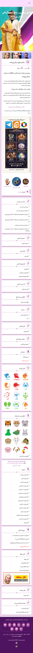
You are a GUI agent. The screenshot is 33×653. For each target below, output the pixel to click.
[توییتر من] (5, 625)
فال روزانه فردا (24, 608)
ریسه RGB (25, 357)
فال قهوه (26, 269)
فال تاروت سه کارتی (23, 489)
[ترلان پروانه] (17, 56)
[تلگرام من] (23, 625)
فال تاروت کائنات (24, 482)
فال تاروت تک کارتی (23, 486)
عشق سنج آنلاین (24, 344)
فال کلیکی (26, 331)
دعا (27, 318)
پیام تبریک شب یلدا (23, 570)
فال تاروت (26, 522)
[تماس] (9, 625)
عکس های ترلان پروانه (17, 62)
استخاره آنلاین (25, 243)
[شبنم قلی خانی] (7, 56)
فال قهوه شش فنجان (23, 276)
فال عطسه (26, 595)
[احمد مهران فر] (26, 56)
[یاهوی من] (28, 625)
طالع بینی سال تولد (24, 456)
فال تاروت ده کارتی (23, 508)
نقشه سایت (11, 640)
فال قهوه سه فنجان (23, 272)
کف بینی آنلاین (25, 289)
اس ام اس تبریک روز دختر (22, 210)
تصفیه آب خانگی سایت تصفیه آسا (20, 535)
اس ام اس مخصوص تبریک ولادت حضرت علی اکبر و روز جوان (17, 230)
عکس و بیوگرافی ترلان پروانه (16, 106)
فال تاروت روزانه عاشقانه (22, 515)
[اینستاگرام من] (14, 625)
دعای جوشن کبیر (24, 315)
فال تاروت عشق (24, 511)
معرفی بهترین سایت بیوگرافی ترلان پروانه (17, 14)
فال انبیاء (26, 256)
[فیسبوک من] (19, 625)
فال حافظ (26, 559)
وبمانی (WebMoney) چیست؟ (21, 539)
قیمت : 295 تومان (16, 463)
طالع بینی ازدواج (24, 302)
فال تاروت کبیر (24, 478)
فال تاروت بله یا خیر (23, 519)
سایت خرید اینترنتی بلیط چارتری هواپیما (19, 542)
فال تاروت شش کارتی (23, 500)
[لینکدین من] (12, 629)
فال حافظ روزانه (24, 563)
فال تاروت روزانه (24, 475)
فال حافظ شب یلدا (24, 566)
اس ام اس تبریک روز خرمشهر (21, 225)
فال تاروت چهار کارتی (23, 493)
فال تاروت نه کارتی (24, 504)
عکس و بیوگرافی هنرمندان (22, 612)
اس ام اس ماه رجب (24, 207)
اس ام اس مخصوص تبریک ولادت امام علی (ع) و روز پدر (17, 215)
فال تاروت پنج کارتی (23, 497)
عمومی (19, 192)
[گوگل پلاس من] (21, 629)
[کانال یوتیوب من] (16, 629)
